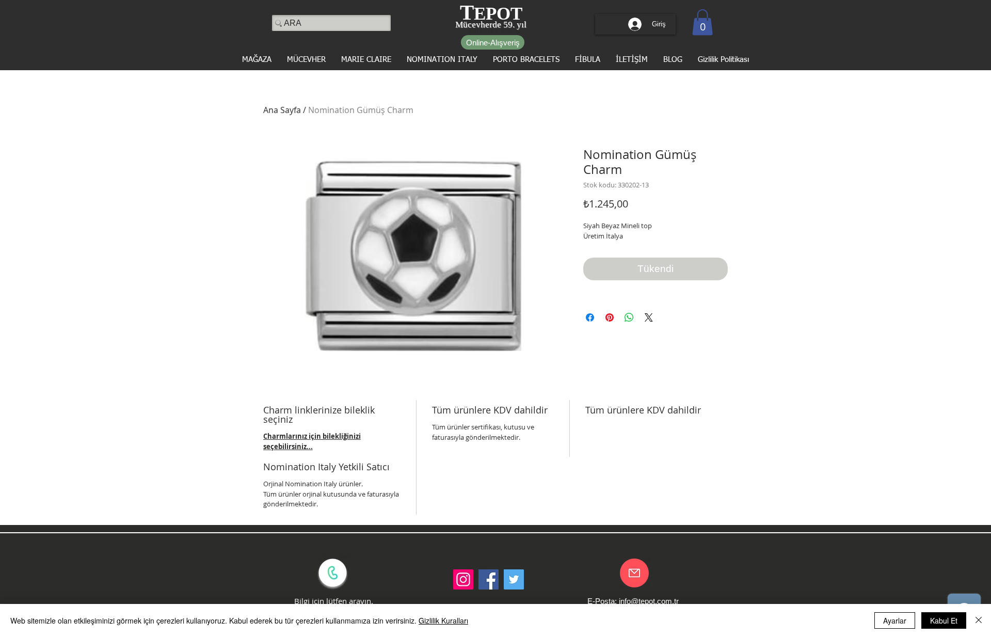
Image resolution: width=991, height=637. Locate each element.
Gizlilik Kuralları (443, 620)
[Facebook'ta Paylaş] (590, 317)
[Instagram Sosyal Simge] (463, 579)
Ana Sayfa (282, 110)
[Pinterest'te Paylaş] (609, 317)
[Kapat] (978, 620)
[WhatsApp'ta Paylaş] (629, 317)
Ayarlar (894, 620)
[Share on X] (649, 317)
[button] (702, 22)
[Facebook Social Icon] (488, 579)
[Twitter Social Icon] (514, 579)
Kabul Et (943, 620)
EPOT (498, 14)
